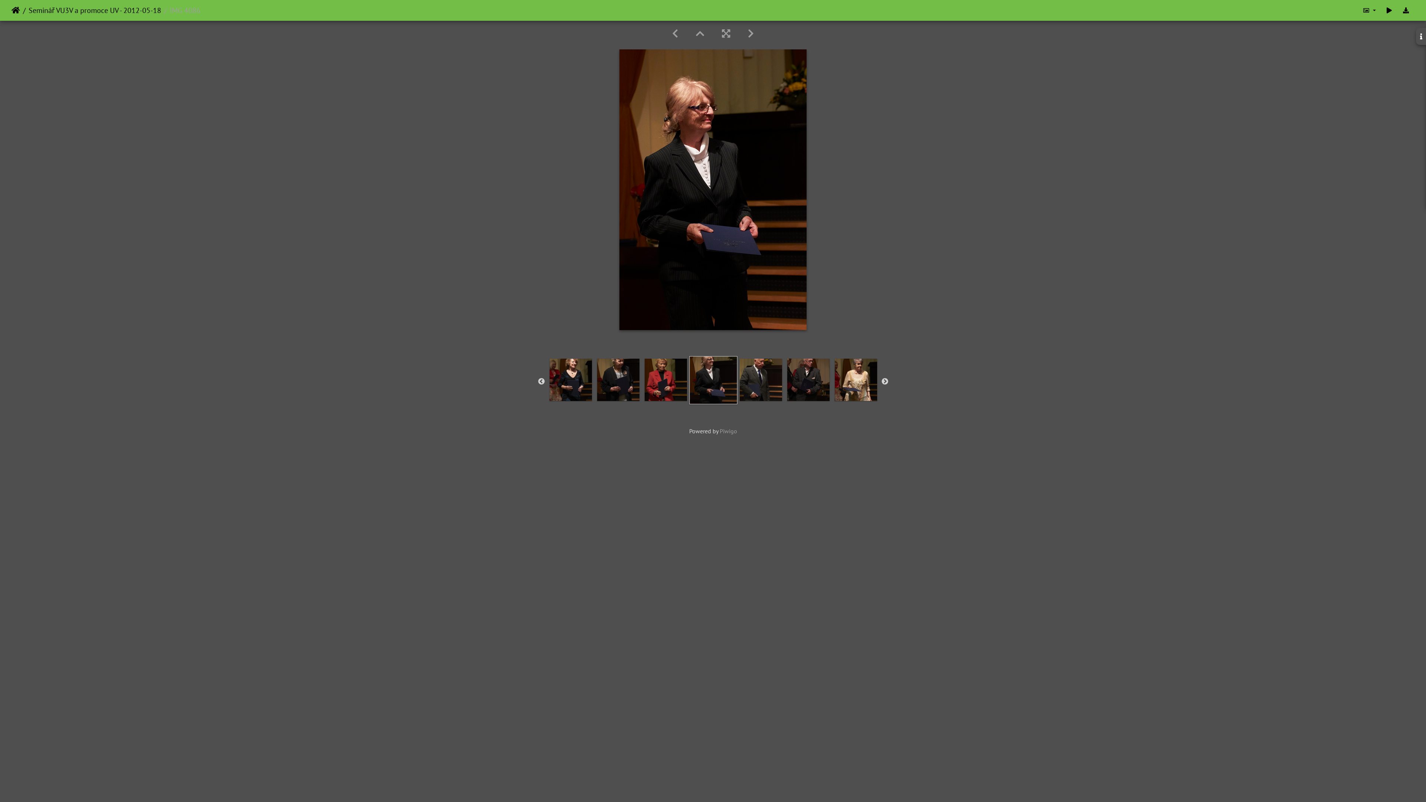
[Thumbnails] (700, 33)
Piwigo (728, 431)
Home (16, 10)
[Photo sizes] (1369, 10)
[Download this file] (1405, 10)
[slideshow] (1389, 10)
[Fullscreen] (726, 33)
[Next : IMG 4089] (751, 33)
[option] (571, 380)
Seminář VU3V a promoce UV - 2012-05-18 (95, 10)
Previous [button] (541, 381)
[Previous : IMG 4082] (675, 33)
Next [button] (885, 381)
